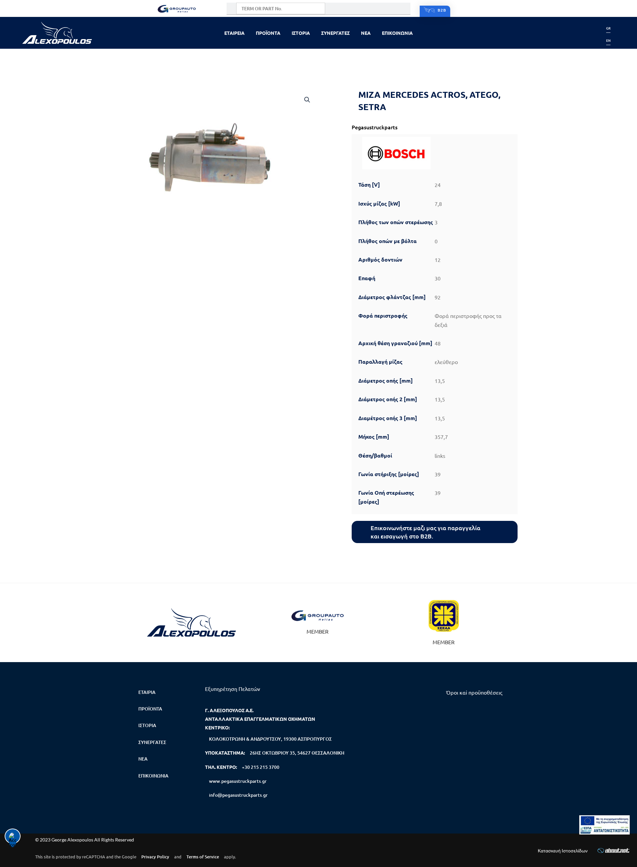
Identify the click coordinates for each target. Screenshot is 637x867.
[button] (307, 100)
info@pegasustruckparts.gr (238, 795)
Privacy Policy (155, 857)
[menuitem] (608, 28)
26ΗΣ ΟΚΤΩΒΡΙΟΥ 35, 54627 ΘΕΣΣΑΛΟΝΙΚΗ (297, 753)
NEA (366, 33)
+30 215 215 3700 (260, 767)
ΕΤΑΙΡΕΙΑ (234, 33)
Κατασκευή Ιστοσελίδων (563, 850)
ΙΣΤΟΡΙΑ (301, 33)
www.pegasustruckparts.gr (238, 781)
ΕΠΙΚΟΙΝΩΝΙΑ (397, 33)
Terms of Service (202, 857)
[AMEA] (604, 825)
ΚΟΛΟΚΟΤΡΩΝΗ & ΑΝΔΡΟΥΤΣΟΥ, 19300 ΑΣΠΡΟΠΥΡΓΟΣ (270, 739)
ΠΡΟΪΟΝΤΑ (268, 33)
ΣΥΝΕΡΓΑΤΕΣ (335, 33)
